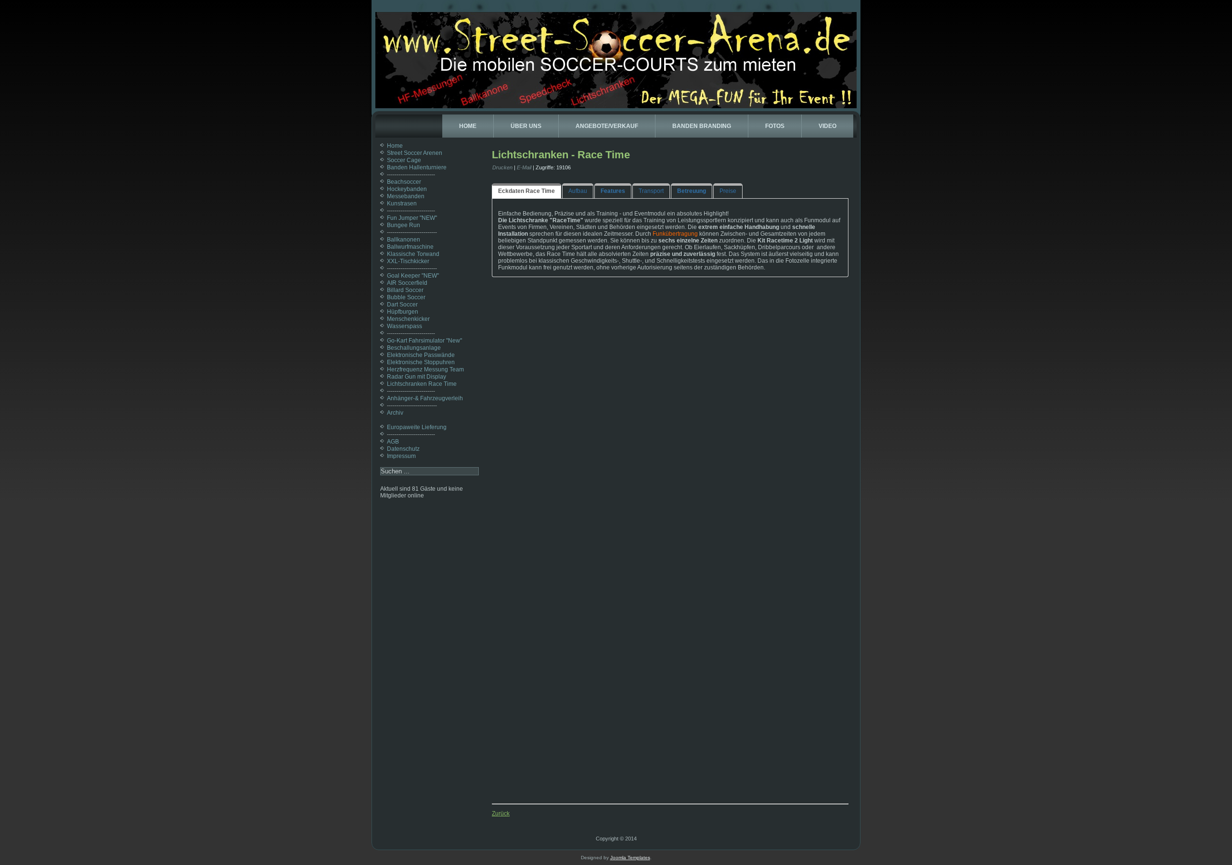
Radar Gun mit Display (416, 376)
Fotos (774, 126)
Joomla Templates (630, 857)
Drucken (502, 167)
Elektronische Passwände (421, 355)
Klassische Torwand (413, 254)
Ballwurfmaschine (410, 246)
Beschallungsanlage (414, 347)
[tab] (526, 191)
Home (467, 126)
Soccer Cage (404, 160)
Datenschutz (403, 448)
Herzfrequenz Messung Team (425, 369)
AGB (393, 441)
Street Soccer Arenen (414, 153)
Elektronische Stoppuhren (421, 362)
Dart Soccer (402, 304)
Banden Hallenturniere (417, 167)
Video (827, 126)
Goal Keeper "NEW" (413, 275)
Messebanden (405, 196)
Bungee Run (403, 225)
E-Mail (524, 167)
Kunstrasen (402, 203)
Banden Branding (701, 126)
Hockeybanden (407, 189)
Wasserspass (404, 326)
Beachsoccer (404, 181)
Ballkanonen (403, 239)
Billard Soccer (405, 290)
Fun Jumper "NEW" (412, 218)
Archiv (395, 412)
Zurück (501, 813)
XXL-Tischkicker (408, 261)
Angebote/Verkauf (607, 126)
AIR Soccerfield (407, 283)
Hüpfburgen (402, 311)
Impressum (401, 456)
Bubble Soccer (406, 297)
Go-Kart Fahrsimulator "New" (424, 340)
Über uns (526, 126)
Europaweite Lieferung (417, 427)
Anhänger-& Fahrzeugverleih (425, 398)
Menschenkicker (408, 319)
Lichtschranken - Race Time (561, 155)
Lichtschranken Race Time (422, 384)
